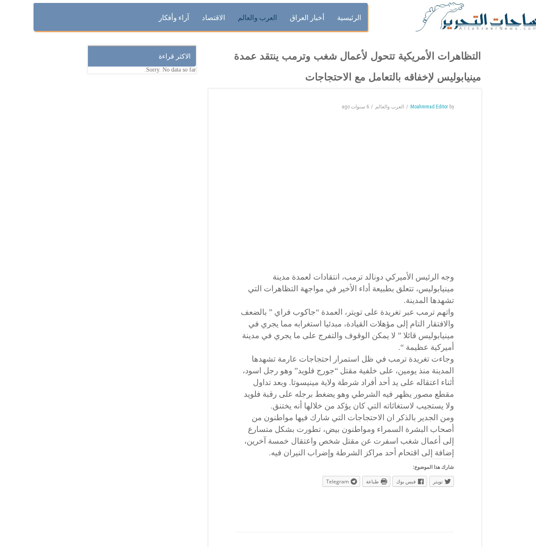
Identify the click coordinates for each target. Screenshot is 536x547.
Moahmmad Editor (429, 107)
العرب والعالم (389, 107)
